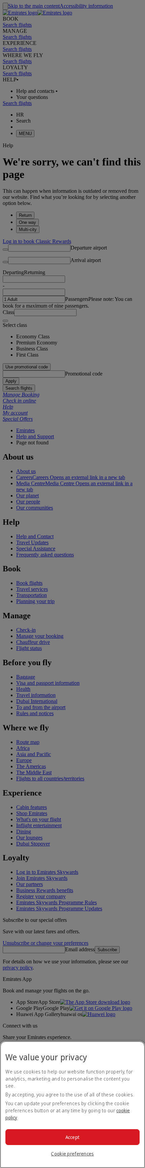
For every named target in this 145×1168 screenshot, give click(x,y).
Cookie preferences (72, 1153)
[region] (72, 1104)
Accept (72, 1137)
